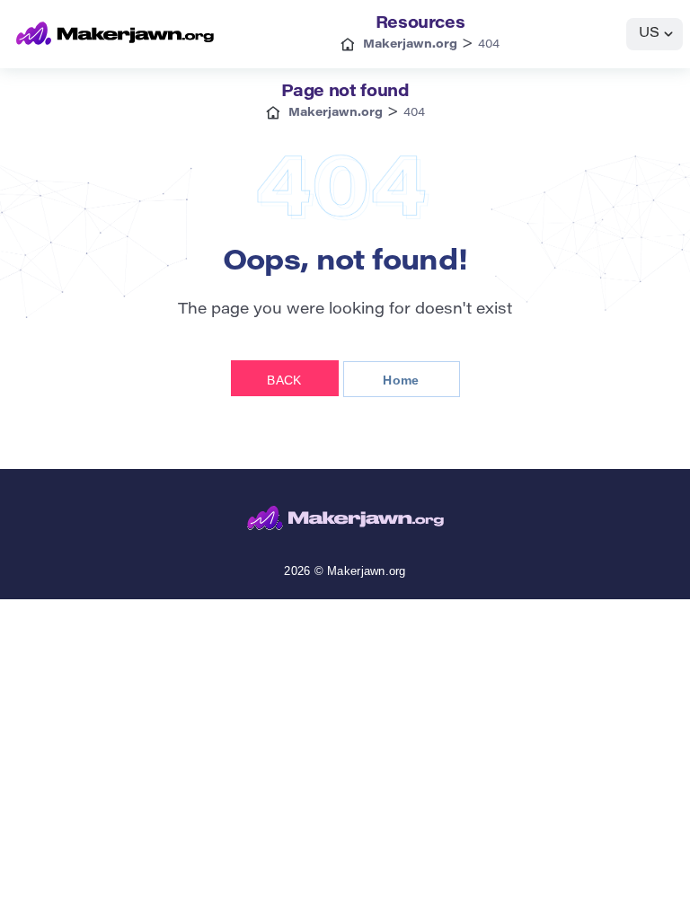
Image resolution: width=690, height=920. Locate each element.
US (649, 33)
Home (401, 380)
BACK (284, 380)
